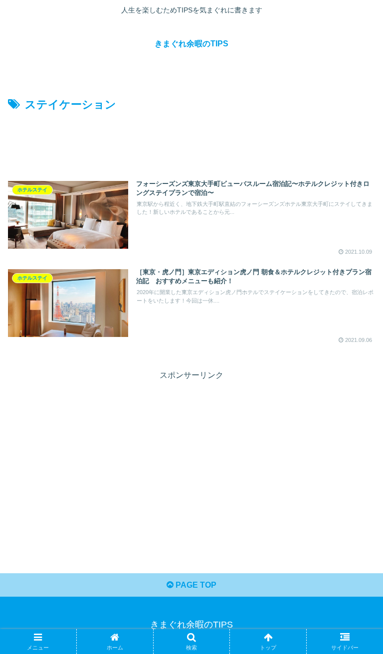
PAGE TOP (195, 585)
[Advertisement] (191, 142)
